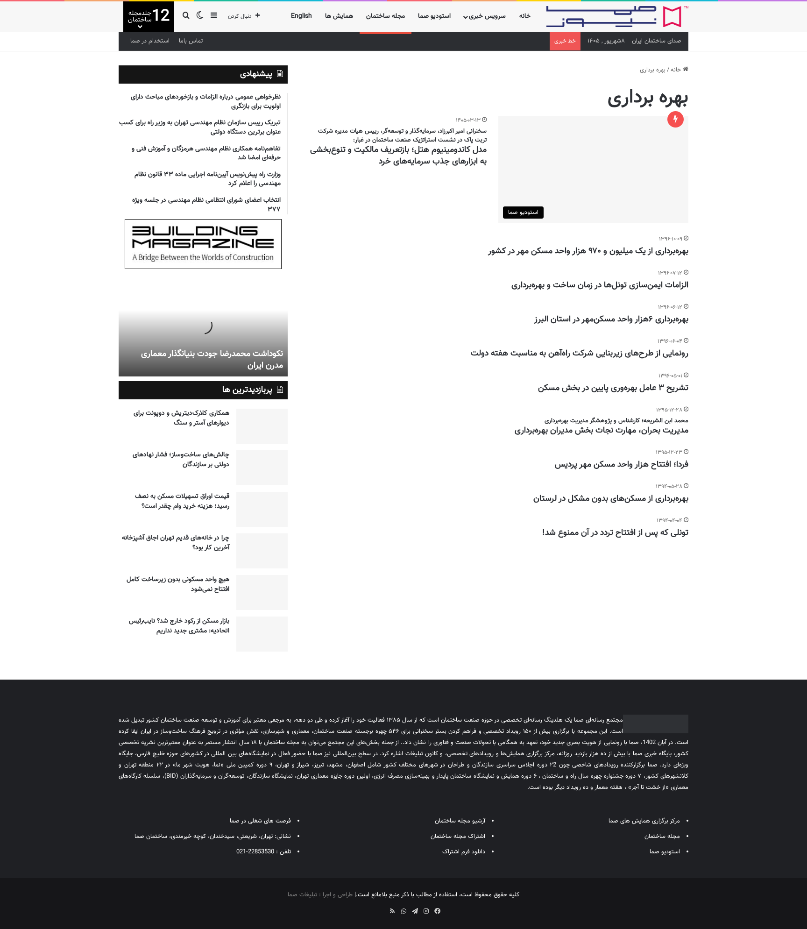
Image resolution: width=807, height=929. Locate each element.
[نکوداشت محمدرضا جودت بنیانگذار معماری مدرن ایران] (203, 325)
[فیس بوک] (437, 911)
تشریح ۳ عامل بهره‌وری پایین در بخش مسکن (613, 388)
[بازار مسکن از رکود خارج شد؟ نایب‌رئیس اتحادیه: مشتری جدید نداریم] (262, 634)
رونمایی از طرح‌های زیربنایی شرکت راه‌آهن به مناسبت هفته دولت (579, 353)
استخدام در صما (150, 41)
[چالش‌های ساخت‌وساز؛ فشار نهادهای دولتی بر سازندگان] (262, 467)
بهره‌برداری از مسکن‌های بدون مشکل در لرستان (610, 498)
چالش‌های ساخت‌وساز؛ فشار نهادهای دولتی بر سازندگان (181, 460)
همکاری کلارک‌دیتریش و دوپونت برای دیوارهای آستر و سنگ (181, 418)
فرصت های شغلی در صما (260, 821)
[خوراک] (392, 911)
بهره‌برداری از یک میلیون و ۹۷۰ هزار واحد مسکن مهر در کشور (588, 251)
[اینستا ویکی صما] (381, 908)
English (301, 16)
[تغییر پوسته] (200, 16)
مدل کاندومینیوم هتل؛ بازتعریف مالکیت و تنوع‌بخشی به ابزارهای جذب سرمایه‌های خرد (398, 155)
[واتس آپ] (403, 911)
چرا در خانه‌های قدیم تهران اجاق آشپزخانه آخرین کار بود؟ (175, 543)
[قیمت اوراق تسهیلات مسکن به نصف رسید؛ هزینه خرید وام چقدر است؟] (262, 509)
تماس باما (191, 41)
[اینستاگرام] (426, 911)
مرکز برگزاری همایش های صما (644, 821)
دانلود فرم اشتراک (463, 852)
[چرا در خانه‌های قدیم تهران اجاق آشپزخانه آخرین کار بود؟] (262, 550)
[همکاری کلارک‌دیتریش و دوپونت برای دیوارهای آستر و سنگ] (262, 426)
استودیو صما (434, 16)
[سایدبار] (214, 16)
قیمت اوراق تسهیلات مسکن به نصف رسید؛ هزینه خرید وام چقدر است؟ (182, 501)
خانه (525, 16)
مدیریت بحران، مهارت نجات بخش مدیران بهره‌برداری (601, 430)
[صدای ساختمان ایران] (617, 16)
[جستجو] (186, 16)
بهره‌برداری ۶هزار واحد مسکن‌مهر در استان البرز (611, 319)
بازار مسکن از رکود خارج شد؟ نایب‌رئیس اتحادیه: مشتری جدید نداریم (179, 626)
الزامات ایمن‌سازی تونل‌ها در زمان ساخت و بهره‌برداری (599, 285)
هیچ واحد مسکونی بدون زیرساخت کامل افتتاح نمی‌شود (178, 584)
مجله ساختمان (385, 16)
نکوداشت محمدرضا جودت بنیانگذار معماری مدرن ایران (212, 359)
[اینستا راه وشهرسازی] (369, 908)
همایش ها (339, 16)
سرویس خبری (487, 16)
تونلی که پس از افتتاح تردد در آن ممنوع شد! (615, 532)
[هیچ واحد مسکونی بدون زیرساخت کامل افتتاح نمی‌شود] (262, 592)
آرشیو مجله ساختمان (460, 821)
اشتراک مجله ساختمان (458, 836)
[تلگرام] (414, 911)
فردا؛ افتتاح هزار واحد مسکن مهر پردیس (621, 464)
